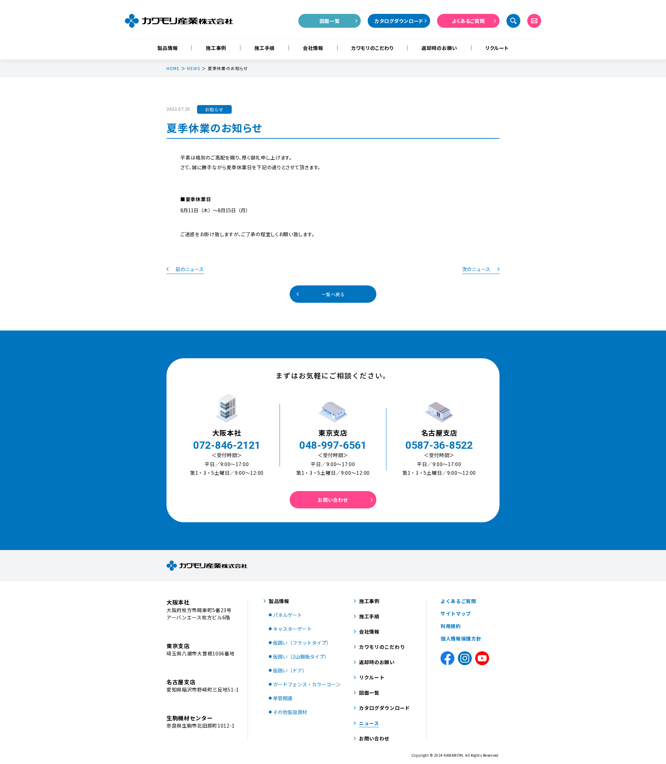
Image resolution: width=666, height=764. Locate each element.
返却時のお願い (439, 47)
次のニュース (476, 269)
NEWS (193, 68)
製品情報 (167, 47)
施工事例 (216, 47)
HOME (173, 68)
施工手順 (264, 47)
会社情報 (313, 47)
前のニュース (190, 269)
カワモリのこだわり (372, 47)
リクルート (497, 47)
